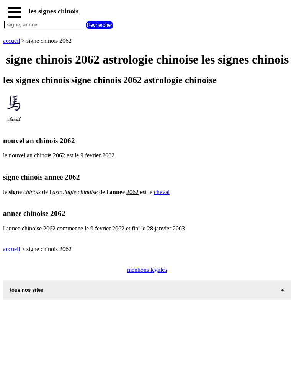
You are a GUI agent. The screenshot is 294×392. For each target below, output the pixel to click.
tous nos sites (26, 290)
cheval (162, 192)
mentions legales (147, 269)
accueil (11, 41)
